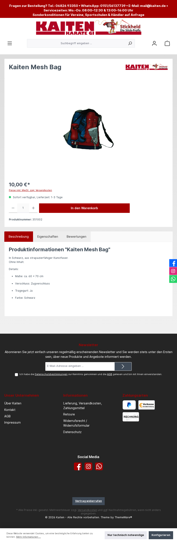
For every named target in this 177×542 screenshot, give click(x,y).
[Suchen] (130, 43)
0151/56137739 (113, 6)
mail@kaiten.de (153, 6)
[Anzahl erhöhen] (33, 208)
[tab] (18, 236)
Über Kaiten (12, 403)
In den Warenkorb (84, 208)
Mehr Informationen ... (28, 537)
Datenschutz (72, 432)
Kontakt (9, 410)
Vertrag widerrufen (88, 501)
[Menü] (9, 43)
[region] (88, 129)
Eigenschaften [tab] (47, 236)
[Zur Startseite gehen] (88, 27)
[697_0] (88, 129)
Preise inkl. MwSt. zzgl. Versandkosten (30, 190)
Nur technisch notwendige (125, 535)
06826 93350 (66, 6)
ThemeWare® (123, 517)
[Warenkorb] (167, 43)
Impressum (12, 422)
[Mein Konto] (154, 43)
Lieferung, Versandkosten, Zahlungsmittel (82, 405)
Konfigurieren (161, 535)
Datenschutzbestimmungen (51, 374)
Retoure (69, 414)
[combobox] (76, 43)
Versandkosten (87, 510)
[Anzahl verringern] (13, 208)
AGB (109, 374)
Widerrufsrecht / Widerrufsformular (76, 423)
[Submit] (123, 366)
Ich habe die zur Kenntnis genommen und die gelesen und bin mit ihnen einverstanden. (90, 374)
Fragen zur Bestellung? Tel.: (32, 6)
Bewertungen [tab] (76, 236)
